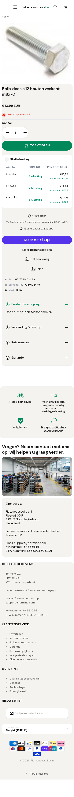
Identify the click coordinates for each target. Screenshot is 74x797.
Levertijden (16, 634)
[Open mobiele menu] (15, 7)
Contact (14, 682)
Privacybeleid (17, 691)
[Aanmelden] (63, 713)
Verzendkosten (18, 638)
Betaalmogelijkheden (22, 651)
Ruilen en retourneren (22, 642)
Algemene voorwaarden (24, 659)
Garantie (14, 646)
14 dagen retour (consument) (39, 228)
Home (5, 16)
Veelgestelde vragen (22, 655)
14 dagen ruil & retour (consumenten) (53, 428)
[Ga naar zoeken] (55, 7)
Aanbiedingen (17, 687)
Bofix (19, 290)
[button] (66, 7)
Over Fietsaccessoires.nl (24, 678)
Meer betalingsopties (37, 250)
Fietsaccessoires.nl (42, 760)
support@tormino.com (20, 602)
